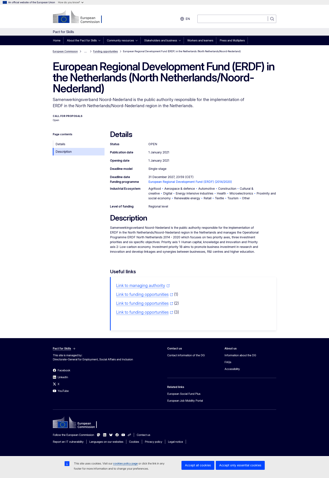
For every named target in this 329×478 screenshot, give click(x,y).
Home (56, 40)
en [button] (188, 19)
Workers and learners (200, 40)
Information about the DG (240, 355)
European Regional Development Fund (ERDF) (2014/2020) (190, 182)
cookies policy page (125, 463)
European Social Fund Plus (183, 393)
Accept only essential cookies (240, 465)
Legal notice (175, 441)
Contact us (143, 435)
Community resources (120, 40)
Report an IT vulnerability (68, 441)
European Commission (65, 51)
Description (64, 151)
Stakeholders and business (160, 40)
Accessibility (232, 369)
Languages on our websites (106, 441)
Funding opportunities (105, 51)
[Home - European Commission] (80, 17)
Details (60, 144)
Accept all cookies (198, 465)
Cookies (134, 441)
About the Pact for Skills (82, 40)
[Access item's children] (100, 40)
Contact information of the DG (186, 355)
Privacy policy (153, 441)
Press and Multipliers (232, 40)
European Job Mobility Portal (185, 400)
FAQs (227, 362)
